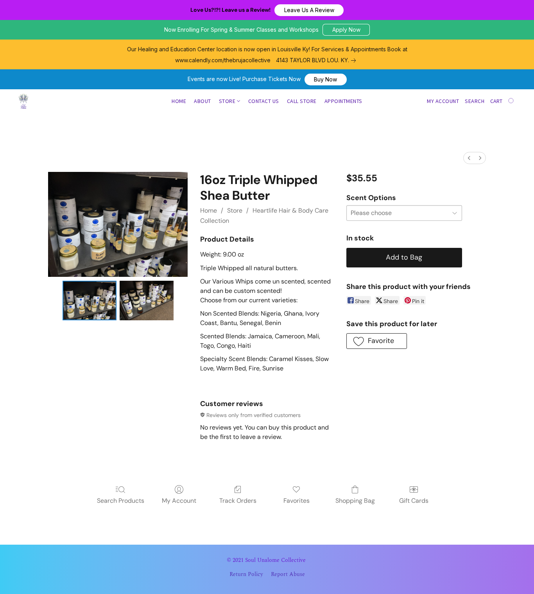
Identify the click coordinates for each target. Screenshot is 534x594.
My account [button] (443, 101)
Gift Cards (413, 501)
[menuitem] (469, 158)
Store (228, 101)
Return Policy (246, 574)
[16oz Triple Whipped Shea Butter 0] (89, 301)
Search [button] (474, 101)
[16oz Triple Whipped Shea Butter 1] (147, 301)
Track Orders (237, 501)
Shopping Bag (355, 501)
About (202, 101)
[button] (309, 10)
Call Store (302, 101)
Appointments (343, 101)
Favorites (296, 501)
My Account (179, 501)
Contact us (263, 101)
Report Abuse (288, 574)
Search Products (120, 501)
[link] (317, 60)
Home (179, 101)
